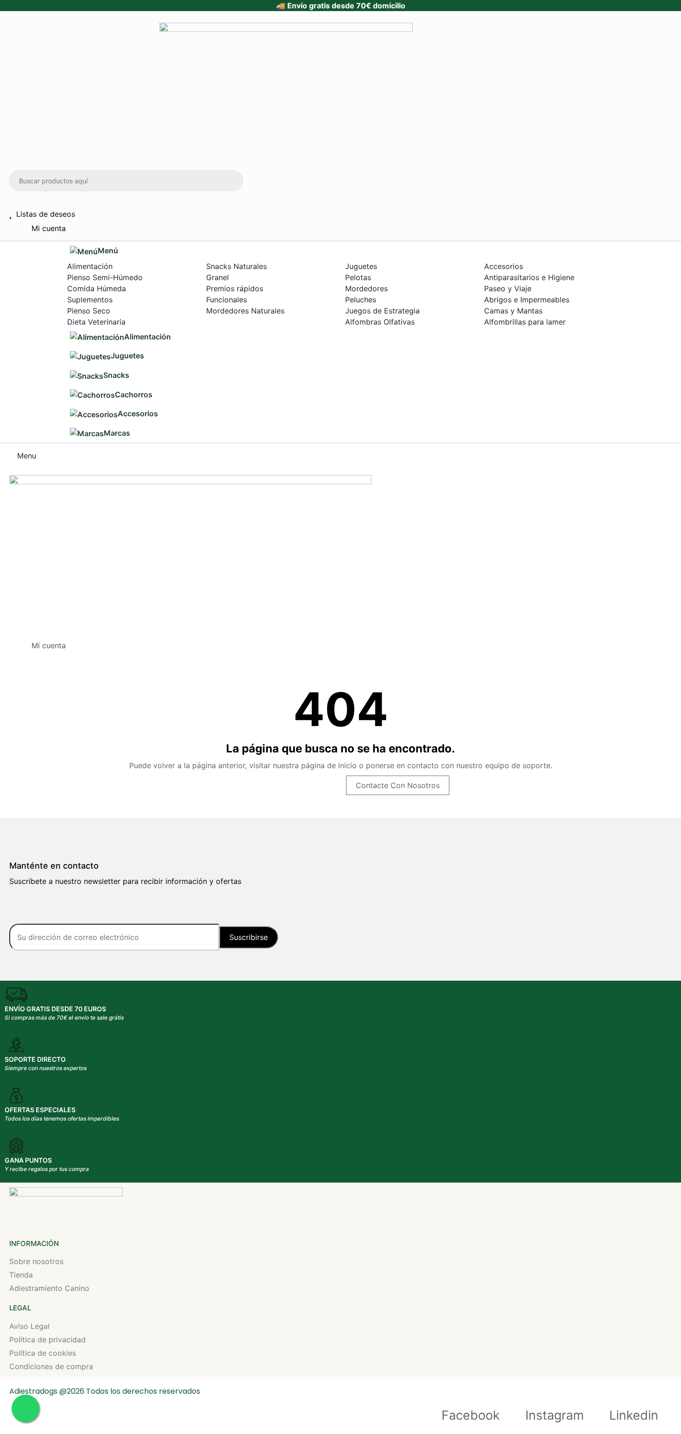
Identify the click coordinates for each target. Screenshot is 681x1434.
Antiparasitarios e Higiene (529, 277)
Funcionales (226, 299)
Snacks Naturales (236, 266)
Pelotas (358, 277)
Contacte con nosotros (398, 785)
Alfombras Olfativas (380, 321)
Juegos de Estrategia (382, 310)
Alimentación (90, 266)
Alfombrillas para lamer (525, 321)
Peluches (360, 299)
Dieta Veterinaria (96, 321)
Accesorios (503, 266)
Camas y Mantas (513, 310)
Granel (217, 277)
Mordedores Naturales (245, 310)
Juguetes (361, 266)
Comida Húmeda (96, 288)
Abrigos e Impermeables (526, 299)
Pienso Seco (88, 310)
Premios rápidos (234, 288)
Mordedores (366, 288)
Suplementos (90, 299)
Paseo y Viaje (507, 288)
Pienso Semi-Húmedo (105, 277)
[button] (334, 251)
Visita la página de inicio (286, 785)
